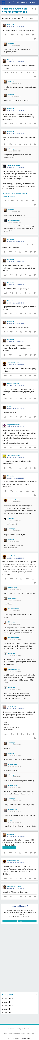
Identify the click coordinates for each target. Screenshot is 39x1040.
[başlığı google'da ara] (35, 9)
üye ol (33, 2)
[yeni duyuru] (36, 994)
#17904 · (15, 110)
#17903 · (15, 62)
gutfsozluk (3, 2)
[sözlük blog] (18, 2)
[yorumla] (25, 123)
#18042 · (15, 323)
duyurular (8, 994)
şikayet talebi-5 (7, 1002)
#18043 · (15, 342)
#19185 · (15, 385)
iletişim (20, 1029)
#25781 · (15, 708)
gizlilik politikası (27, 1033)
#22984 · (15, 558)
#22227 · (15, 457)
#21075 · (15, 408)
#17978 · (15, 167)
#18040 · (15, 285)
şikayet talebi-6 (7, 998)
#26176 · (16, 836)
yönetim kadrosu (14, 1038)
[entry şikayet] (35, 39)
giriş (25, 2)
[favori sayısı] (22, 35)
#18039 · (15, 262)
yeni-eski (16, 18)
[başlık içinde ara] (32, 9)
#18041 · (15, 303)
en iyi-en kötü (28, 18)
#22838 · (15, 478)
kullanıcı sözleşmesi (12, 1033)
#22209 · (15, 427)
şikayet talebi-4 (7, 1005)
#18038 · (15, 241)
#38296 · (15, 888)
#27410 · (15, 863)
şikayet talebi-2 (7, 1012)
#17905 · (15, 133)
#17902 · (15, 26)
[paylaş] (17, 35)
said (29, 1038)
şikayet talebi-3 (7, 1009)
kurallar (27, 1029)
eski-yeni (6, 18)
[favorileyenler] (32, 35)
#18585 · (15, 365)
